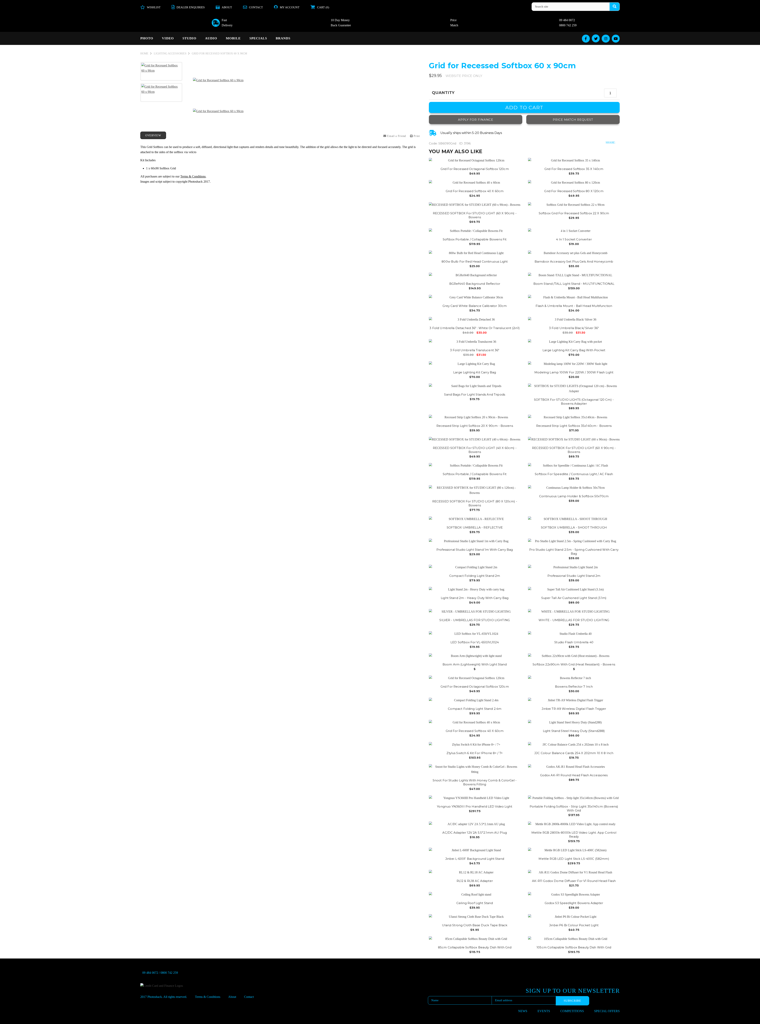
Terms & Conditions (193, 176)
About (227, 7)
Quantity (443, 93)
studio (189, 38)
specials (258, 38)
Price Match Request (573, 119)
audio (211, 38)
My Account (289, 7)
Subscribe (572, 1000)
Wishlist (154, 7)
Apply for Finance (475, 119)
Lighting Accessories (170, 53)
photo (146, 38)
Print (416, 136)
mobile (233, 38)
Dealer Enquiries (191, 7)
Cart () (323, 7)
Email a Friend (396, 136)
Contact (256, 7)
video (168, 38)
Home (144, 53)
